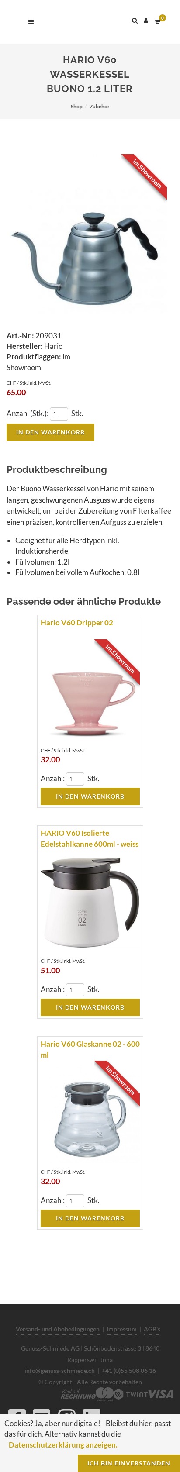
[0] (157, 20)
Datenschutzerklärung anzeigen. (63, 1444)
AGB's (152, 1329)
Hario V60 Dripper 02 (77, 622)
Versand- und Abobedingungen (58, 1329)
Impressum (122, 1329)
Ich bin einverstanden (128, 1463)
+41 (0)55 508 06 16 (129, 1370)
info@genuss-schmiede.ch (59, 1370)
